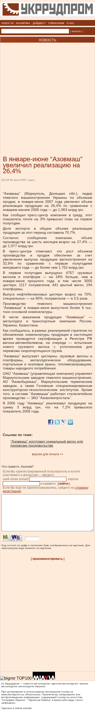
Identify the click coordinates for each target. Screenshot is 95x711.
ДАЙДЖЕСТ (39, 23)
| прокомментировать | (47, 559)
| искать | (76, 31)
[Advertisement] (47, 91)
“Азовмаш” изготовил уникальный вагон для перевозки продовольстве (46, 443)
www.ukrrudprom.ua (12, 694)
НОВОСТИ (7, 23)
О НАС (70, 23)
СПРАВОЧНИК (56, 23)
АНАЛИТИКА (23, 23)
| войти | (63, 483)
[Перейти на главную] (47, 18)
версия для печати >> (47, 454)
